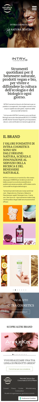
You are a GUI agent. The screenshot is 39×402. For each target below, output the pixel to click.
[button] (12, 354)
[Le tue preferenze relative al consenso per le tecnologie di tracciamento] (27, 398)
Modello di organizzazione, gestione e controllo (20, 393)
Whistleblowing (31, 388)
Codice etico (19, 391)
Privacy (13, 388)
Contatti (6, 388)
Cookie (20, 388)
